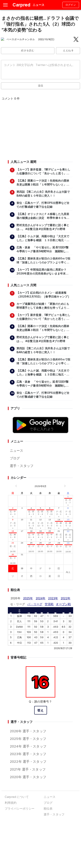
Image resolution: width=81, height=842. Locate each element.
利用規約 (11, 803)
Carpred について (17, 797)
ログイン (70, 4)
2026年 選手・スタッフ (28, 731)
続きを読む (27, 50)
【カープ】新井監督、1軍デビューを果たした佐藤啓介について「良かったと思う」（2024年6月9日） (44, 171)
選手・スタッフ (21, 466)
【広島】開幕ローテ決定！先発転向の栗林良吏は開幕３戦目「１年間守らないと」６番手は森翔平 (43, 182)
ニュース (16, 451)
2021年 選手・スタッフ (28, 769)
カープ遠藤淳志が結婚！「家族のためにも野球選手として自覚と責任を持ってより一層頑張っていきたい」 (43, 306)
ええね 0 (68, 50)
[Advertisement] (40, 131)
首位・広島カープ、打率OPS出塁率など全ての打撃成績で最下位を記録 (43, 204)
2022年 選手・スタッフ (28, 762)
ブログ (15, 458)
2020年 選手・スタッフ (28, 777)
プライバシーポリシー (19, 808)
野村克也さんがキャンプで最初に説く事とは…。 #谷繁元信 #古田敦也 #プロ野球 (43, 227)
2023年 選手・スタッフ (28, 754)
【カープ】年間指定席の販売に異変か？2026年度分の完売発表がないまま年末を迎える (43, 271)
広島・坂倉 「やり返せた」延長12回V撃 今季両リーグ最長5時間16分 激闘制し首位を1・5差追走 (44, 249)
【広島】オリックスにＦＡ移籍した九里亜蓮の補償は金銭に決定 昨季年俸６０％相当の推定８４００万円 (43, 216)
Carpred (21, 4)
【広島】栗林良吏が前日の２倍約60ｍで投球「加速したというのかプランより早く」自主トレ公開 (44, 260)
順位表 (48, 808)
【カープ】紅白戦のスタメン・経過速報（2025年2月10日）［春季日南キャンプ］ (44, 294)
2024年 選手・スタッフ (28, 746)
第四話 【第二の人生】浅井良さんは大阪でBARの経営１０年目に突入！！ (43, 193)
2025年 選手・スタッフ (28, 739)
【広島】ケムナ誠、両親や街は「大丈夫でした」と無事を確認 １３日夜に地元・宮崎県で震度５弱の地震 (43, 238)
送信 (40, 85)
